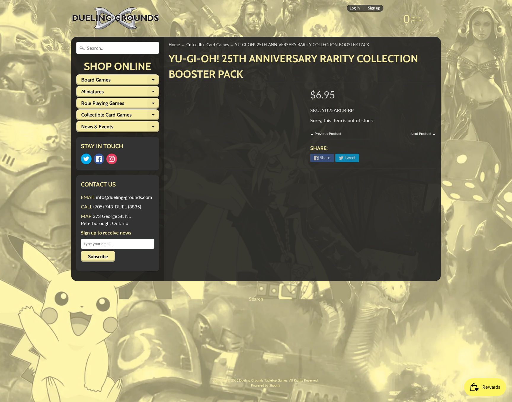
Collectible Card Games (120, 116)
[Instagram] (111, 159)
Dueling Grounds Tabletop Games (263, 380)
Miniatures (120, 93)
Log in (355, 8)
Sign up (374, 8)
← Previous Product (325, 133)
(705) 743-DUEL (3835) (117, 206)
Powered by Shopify (265, 385)
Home (174, 44)
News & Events (120, 128)
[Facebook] (99, 159)
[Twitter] (86, 159)
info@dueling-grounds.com (124, 197)
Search (256, 299)
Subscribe (98, 256)
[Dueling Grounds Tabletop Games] (115, 18)
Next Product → (423, 133)
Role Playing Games (120, 104)
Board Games (120, 81)
